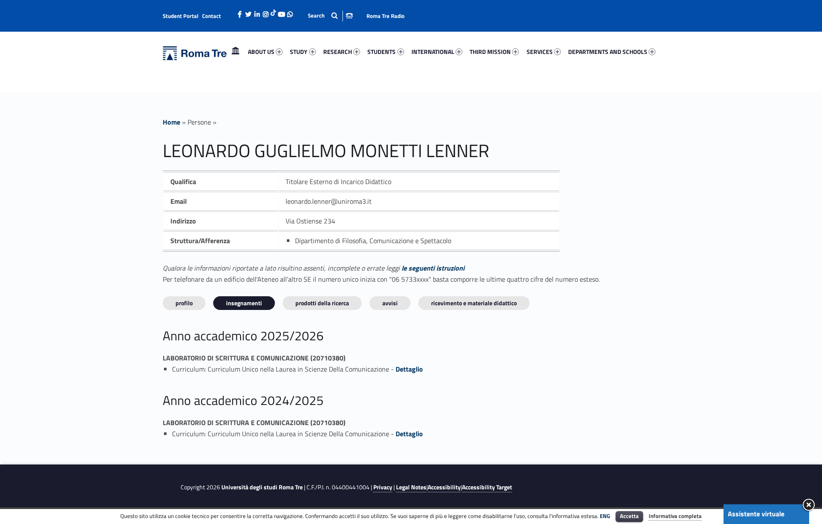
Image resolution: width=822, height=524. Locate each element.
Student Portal (181, 16)
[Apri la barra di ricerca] (330, 15)
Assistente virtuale (756, 514)
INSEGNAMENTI (244, 302)
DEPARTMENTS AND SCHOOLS (607, 51)
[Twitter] (248, 12)
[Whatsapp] (290, 12)
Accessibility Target (487, 487)
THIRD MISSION (490, 51)
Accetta (629, 516)
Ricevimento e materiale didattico (474, 302)
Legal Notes (411, 487)
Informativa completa (675, 516)
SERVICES (540, 51)
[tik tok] (273, 11)
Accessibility (444, 487)
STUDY (298, 51)
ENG (605, 516)
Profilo (184, 302)
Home (235, 51)
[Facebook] (240, 12)
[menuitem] (235, 52)
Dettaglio (409, 369)
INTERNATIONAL (432, 51)
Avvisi (390, 302)
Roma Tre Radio (385, 16)
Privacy (382, 487)
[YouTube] (281, 12)
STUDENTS (381, 51)
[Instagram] (265, 12)
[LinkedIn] (257, 12)
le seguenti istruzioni (433, 268)
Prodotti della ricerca (322, 302)
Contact (211, 16)
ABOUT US (261, 51)
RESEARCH (337, 51)
